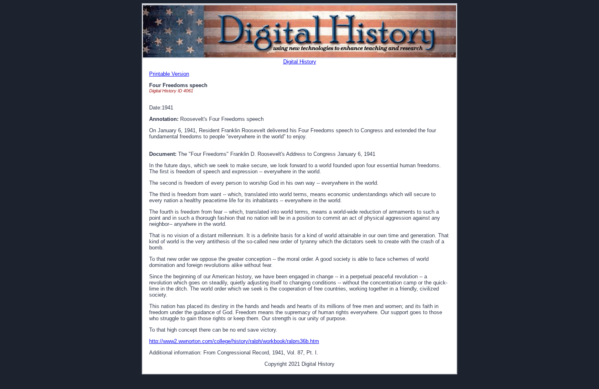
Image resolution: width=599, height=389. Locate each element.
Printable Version (169, 74)
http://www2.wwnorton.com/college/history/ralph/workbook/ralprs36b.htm (234, 341)
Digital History (299, 62)
